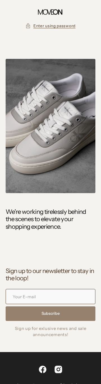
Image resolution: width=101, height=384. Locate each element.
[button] (50, 26)
